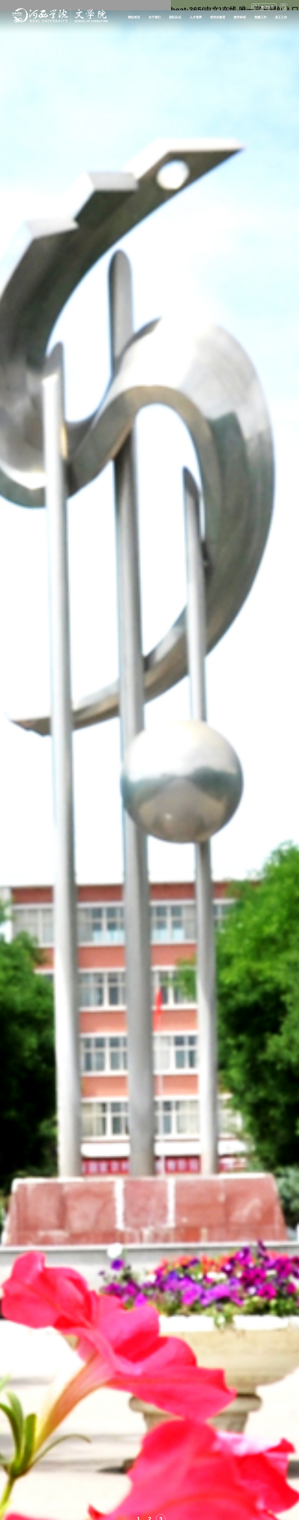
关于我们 (155, 17)
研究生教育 (217, 17)
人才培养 (196, 17)
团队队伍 (175, 17)
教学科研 (240, 17)
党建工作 (260, 17)
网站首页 (134, 17)
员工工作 (281, 17)
